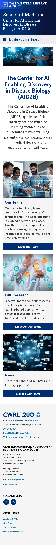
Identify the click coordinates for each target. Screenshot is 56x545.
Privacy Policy (23, 433)
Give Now (7, 523)
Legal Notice (9, 433)
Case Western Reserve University (26, 420)
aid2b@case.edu (17, 479)
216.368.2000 (10, 428)
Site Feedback (10, 484)
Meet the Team (28, 246)
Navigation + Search (21, 40)
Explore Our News (28, 394)
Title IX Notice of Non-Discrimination (21, 437)
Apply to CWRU (10, 519)
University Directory (13, 531)
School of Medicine (24, 15)
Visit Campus (9, 527)
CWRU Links (11, 513)
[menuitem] (28, 519)
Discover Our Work (28, 326)
